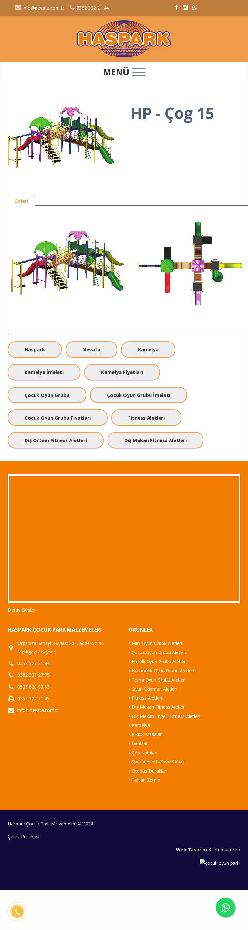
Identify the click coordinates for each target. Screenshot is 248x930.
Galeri (21, 201)
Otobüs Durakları (148, 771)
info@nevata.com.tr (42, 8)
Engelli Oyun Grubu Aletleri (158, 661)
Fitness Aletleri (146, 417)
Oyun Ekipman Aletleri (153, 689)
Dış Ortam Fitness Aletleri (56, 440)
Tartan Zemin (145, 780)
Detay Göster (22, 610)
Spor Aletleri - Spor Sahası (158, 762)
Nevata (91, 349)
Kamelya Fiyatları (122, 372)
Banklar (139, 743)
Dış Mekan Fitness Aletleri (155, 440)
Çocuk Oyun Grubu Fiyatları (58, 417)
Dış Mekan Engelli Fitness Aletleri (165, 716)
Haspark (35, 349)
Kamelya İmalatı (44, 372)
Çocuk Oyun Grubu (47, 395)
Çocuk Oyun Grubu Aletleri (158, 652)
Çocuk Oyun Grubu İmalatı (138, 395)
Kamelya (148, 349)
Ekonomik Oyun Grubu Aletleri (162, 670)
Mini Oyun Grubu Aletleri (156, 643)
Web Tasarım (191, 849)
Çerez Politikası (23, 837)
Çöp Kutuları (143, 753)
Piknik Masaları (146, 734)
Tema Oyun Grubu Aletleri (158, 680)
